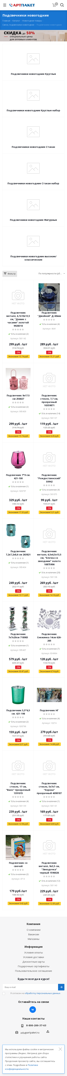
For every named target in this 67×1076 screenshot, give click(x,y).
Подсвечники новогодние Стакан (33, 146)
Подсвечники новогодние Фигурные (33, 219)
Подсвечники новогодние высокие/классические (33, 258)
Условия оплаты (33, 952)
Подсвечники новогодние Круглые (33, 73)
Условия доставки (33, 957)
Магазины (33, 938)
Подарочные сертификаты (33, 966)
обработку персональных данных (42, 993)
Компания (33, 924)
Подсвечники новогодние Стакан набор (33, 183)
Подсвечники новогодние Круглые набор (33, 110)
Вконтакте (32, 1009)
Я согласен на (35, 993)
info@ (24, 1032)
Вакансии (33, 934)
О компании (33, 929)
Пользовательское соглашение (33, 970)
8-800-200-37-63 (36, 1025)
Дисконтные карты (33, 961)
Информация (34, 947)
